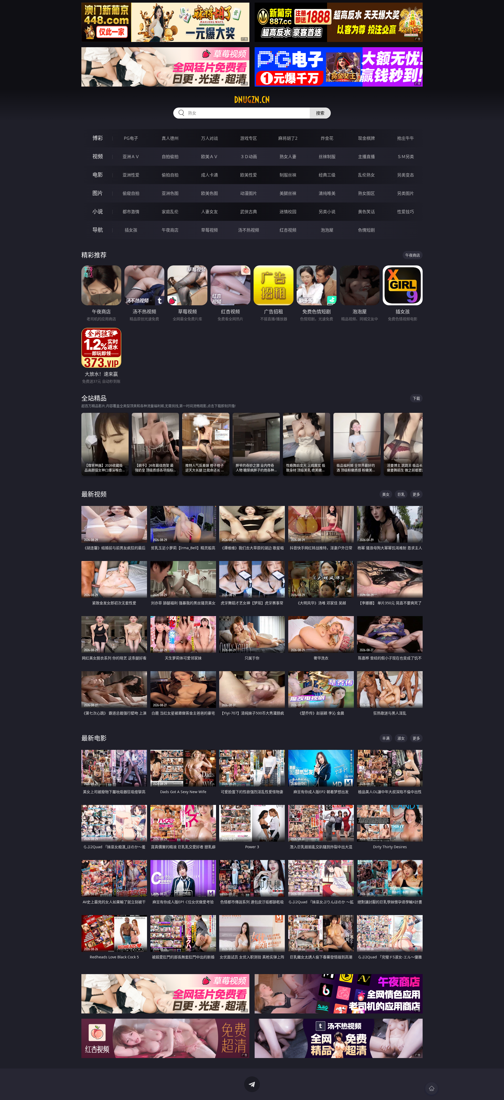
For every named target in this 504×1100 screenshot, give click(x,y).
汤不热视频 (248, 230)
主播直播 (366, 156)
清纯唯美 (327, 193)
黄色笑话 (366, 212)
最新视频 (94, 494)
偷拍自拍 (170, 175)
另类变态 (405, 175)
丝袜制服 (327, 156)
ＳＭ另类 (405, 156)
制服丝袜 (288, 175)
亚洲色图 (170, 193)
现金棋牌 (366, 138)
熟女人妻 (288, 156)
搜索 (320, 113)
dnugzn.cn (252, 99)
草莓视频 (209, 230)
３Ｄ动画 (248, 156)
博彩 (97, 138)
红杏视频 (288, 230)
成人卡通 (209, 175)
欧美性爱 (248, 175)
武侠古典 (248, 212)
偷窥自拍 (131, 193)
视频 (97, 156)
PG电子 (131, 138)
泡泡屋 (327, 230)
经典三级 (327, 175)
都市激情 (131, 212)
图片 (97, 193)
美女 (386, 494)
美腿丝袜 (288, 193)
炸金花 (327, 138)
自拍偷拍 (170, 156)
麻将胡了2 (287, 138)
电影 (97, 174)
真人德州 (170, 138)
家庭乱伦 (170, 212)
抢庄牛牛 (405, 138)
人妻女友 (209, 212)
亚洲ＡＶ (131, 156)
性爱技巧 (405, 212)
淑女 (401, 738)
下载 (416, 398)
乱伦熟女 (366, 175)
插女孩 (131, 230)
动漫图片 (248, 193)
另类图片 (405, 193)
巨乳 (401, 494)
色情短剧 (366, 230)
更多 (416, 494)
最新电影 (94, 738)
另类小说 (327, 212)
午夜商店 (170, 230)
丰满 (386, 738)
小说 (97, 211)
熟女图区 (366, 193)
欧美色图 (209, 193)
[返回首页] (431, 1088)
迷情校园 (288, 212)
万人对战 (209, 138)
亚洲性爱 (131, 175)
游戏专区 (248, 138)
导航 (97, 229)
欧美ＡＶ (209, 156)
